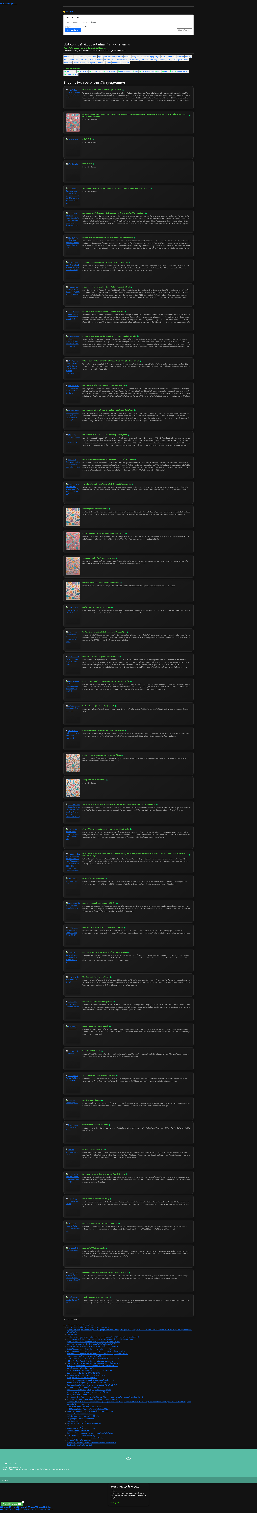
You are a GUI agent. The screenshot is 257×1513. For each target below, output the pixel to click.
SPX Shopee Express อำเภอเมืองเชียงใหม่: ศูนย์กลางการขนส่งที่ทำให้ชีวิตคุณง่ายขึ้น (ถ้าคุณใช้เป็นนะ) (103, 1337)
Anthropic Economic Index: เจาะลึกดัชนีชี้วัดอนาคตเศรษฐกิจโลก (90, 1411)
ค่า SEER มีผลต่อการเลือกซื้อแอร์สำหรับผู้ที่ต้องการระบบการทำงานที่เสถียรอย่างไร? (96, 1351)
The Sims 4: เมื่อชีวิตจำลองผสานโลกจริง (81, 1414)
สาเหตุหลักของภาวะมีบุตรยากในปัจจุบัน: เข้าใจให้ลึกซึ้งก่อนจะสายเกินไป (92, 1346)
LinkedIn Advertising (149, 60)
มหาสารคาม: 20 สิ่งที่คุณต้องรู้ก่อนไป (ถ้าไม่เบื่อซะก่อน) (86, 1382)
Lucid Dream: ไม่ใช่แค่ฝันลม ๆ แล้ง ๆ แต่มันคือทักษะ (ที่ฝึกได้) (88, 1409)
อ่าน (19, 1503)
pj (172, 71)
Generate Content (73, 30)
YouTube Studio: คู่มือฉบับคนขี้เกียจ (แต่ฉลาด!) (83, 1387)
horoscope (68, 56)
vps (99, 56)
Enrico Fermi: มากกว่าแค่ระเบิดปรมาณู (81, 1435)
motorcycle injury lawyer (150, 56)
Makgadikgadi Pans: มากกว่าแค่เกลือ (80, 1419)
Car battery (83, 71)
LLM (75, 56)
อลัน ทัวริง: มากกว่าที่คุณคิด (76, 1426)
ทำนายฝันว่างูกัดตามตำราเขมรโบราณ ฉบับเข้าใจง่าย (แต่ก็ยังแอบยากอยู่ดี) (93, 1366)
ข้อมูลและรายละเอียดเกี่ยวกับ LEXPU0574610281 (84, 1373)
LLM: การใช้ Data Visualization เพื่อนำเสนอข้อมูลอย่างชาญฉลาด (90, 1361)
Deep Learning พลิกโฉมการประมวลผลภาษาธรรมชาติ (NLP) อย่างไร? (92, 1385)
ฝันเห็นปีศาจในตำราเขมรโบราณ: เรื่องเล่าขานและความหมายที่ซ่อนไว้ (91, 1443)
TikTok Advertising (96, 60)
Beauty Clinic (71, 71)
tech (168, 60)
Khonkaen (101, 63)
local (159, 71)
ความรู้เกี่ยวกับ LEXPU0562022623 (79, 1394)
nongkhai (135, 56)
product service (182, 71)
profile (68, 74)
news (166, 71)
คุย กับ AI (13, 4)
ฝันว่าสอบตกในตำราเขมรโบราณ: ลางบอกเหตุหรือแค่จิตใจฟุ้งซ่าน (90, 1433)
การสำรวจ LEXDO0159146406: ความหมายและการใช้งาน (87, 1392)
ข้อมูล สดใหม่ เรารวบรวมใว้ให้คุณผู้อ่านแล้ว (79, 1325)
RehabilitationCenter (119, 60)
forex (66, 60)
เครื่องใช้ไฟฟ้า (72, 1332)
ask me (5, 4)
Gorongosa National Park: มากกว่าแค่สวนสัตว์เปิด (85, 1438)
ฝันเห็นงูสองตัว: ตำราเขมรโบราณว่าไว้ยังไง (82, 1378)
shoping (127, 56)
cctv (136, 71)
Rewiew (107, 60)
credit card (74, 60)
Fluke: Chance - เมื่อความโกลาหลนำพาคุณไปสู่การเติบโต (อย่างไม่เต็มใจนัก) (94, 1358)
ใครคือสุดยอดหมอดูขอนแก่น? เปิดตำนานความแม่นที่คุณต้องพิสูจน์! (90, 1380)
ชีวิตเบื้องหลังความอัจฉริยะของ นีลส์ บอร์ (81, 1445)
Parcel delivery (134, 60)
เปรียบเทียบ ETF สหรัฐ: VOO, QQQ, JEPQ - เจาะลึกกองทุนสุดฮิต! (89, 1390)
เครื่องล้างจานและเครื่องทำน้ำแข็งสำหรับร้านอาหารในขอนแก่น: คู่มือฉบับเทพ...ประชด (97, 1354)
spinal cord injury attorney (113, 56)
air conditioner (125, 71)
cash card (83, 60)
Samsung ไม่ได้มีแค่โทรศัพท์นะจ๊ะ (79, 1440)
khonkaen (171, 56)
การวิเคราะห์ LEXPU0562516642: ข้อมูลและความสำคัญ (86, 1375)
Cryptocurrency (91, 56)
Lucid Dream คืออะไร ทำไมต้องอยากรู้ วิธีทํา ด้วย (84, 1407)
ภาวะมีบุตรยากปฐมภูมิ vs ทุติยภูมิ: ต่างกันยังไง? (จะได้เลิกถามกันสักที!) (91, 1344)
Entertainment (96, 71)
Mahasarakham (79, 63)
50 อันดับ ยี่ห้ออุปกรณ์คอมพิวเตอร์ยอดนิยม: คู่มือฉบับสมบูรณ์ (88, 1327)
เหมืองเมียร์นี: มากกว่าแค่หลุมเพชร (79, 1404)
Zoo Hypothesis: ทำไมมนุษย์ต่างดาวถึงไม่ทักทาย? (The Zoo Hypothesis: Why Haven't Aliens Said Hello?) (105, 1397)
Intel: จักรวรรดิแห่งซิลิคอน (76, 1421)
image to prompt (147, 71)
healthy (188, 56)
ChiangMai (91, 63)
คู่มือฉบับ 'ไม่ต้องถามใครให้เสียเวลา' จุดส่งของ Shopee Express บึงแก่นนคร (93, 1342)
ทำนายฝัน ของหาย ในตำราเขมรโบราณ (81, 1428)
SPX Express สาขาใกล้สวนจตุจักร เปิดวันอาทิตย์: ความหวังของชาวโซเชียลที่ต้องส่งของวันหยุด (100, 1339)
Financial (162, 60)
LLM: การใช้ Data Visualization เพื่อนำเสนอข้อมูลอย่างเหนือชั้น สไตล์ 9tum (93, 1363)
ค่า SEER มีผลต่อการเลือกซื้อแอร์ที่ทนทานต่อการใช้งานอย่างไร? (89, 1349)
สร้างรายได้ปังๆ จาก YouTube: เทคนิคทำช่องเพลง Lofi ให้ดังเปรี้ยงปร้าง (92, 1399)
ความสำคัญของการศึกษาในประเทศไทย (81, 1368)
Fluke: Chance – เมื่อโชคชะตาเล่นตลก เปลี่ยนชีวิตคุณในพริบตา (89, 1356)
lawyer (163, 56)
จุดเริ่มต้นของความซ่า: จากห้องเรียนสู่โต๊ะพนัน (83, 1416)
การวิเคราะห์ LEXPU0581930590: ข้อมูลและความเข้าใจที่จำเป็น (89, 1370)
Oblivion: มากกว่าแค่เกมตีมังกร (78, 1431)
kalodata (180, 56)
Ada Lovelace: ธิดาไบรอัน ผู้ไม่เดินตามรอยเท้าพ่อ (84, 1423)
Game (81, 56)
